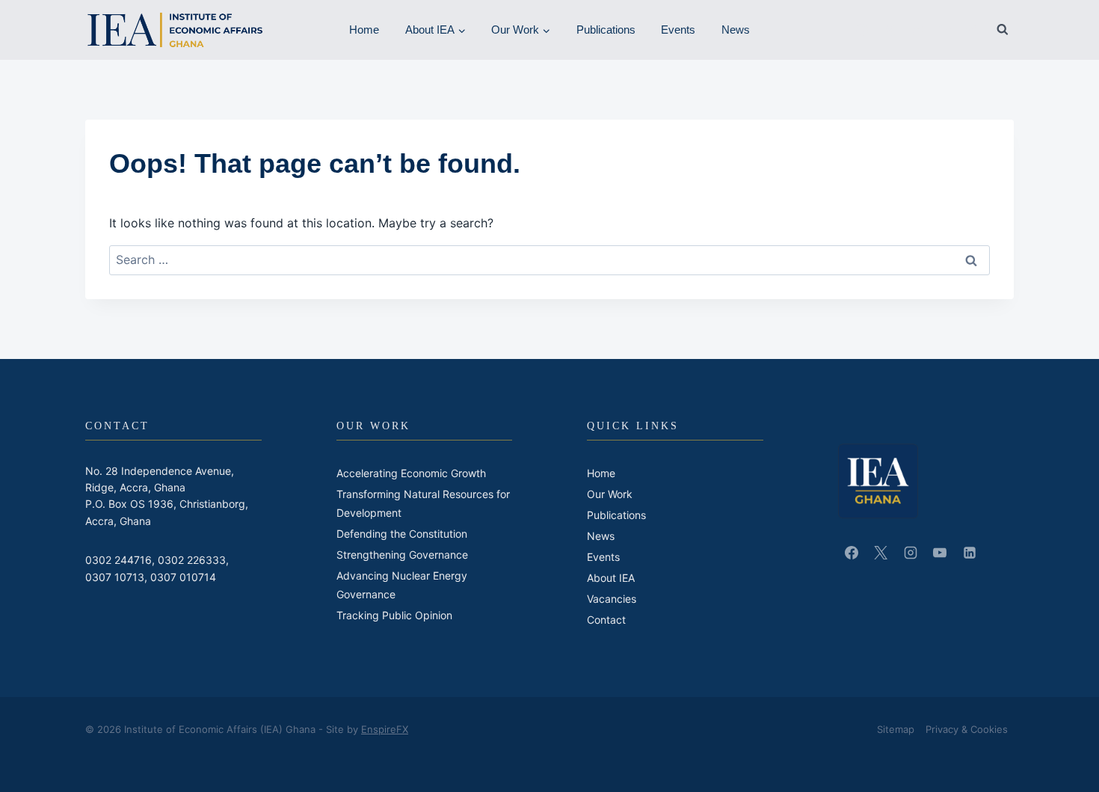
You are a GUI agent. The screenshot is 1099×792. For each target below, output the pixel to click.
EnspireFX (384, 729)
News (735, 29)
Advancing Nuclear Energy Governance (401, 585)
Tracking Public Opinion (394, 615)
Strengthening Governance (402, 554)
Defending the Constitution (401, 533)
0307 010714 (183, 577)
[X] (890, 30)
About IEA (611, 577)
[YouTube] (945, 30)
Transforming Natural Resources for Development (423, 503)
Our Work (609, 494)
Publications (605, 29)
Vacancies (611, 598)
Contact (606, 619)
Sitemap (895, 729)
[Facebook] (862, 30)
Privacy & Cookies (967, 729)
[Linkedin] (917, 30)
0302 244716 (118, 559)
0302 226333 (192, 559)
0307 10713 (114, 577)
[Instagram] (972, 30)
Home (364, 29)
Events (678, 29)
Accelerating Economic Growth (411, 473)
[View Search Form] (1002, 30)
